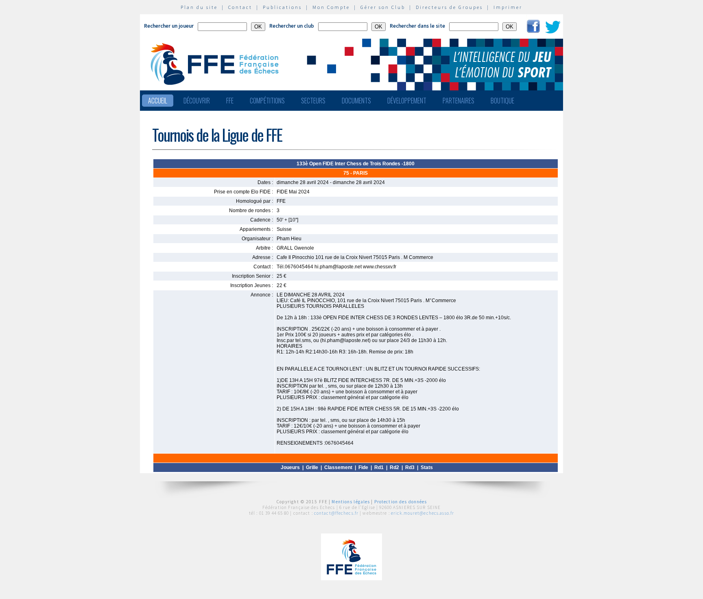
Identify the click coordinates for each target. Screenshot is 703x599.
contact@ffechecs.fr (336, 513)
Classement (338, 467)
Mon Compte (331, 7)
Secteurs (313, 100)
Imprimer (507, 7)
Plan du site (199, 7)
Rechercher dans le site (417, 25)
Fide (363, 467)
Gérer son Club (382, 7)
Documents (356, 100)
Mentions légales (351, 502)
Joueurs (290, 467)
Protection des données (400, 502)
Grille (312, 467)
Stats (427, 467)
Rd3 (410, 467)
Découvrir (196, 100)
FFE (230, 100)
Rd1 (379, 467)
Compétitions (267, 100)
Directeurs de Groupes (449, 7)
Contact (240, 7)
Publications (282, 7)
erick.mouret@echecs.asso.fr (422, 513)
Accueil (157, 100)
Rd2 (394, 467)
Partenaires (458, 100)
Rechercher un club (291, 25)
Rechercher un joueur (169, 25)
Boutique (502, 100)
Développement (406, 100)
